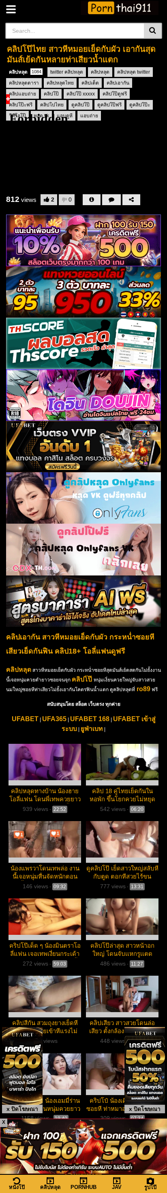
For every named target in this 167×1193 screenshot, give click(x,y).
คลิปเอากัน (118, 83)
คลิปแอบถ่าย (22, 94)
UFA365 (54, 718)
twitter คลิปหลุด (66, 72)
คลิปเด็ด (90, 83)
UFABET (25, 718)
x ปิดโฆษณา (22, 1109)
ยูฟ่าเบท (92, 728)
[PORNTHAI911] (119, 8)
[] (153, 31)
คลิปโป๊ (51, 94)
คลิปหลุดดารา (24, 83)
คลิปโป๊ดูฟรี (115, 94)
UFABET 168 (89, 718)
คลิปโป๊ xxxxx (80, 94)
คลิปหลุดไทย (60, 83)
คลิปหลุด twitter (133, 72)
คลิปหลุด (25, 72)
